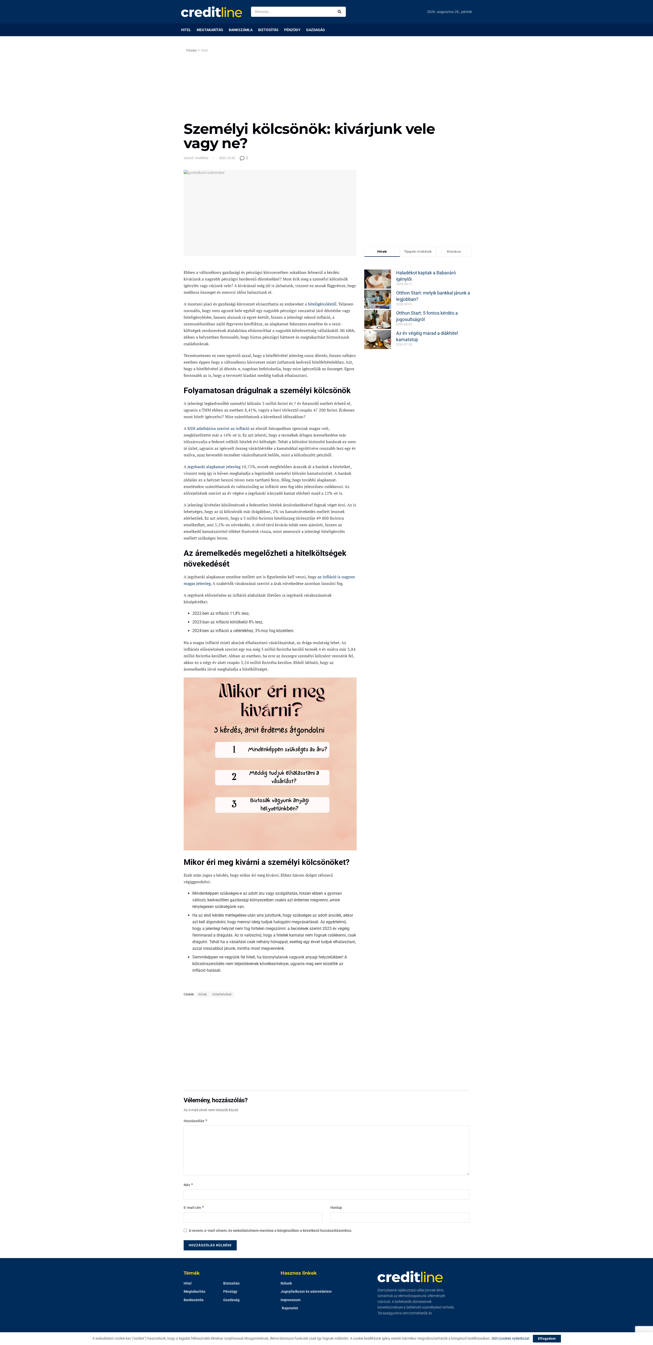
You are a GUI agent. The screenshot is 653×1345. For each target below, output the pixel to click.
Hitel (186, 30)
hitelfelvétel (222, 994)
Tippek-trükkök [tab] (418, 251)
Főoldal (191, 50)
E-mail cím (194, 1207)
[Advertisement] (369, 83)
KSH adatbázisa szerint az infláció (218, 428)
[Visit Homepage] (211, 11)
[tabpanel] (418, 306)
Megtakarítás (210, 30)
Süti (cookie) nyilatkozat (511, 1338)
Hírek (202, 994)
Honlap (336, 1208)
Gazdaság (315, 30)
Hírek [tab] (382, 251)
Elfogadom (547, 1338)
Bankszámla (241, 30)
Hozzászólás (196, 1120)
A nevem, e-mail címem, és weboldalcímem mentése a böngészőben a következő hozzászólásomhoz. (270, 1230)
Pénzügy (292, 30)
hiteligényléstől (322, 304)
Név (188, 1184)
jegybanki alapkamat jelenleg (214, 466)
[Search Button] (340, 12)
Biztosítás (268, 30)
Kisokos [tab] (454, 251)
